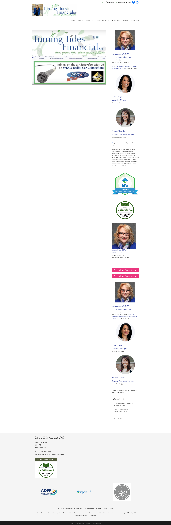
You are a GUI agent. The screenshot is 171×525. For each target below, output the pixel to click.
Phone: (37, 452)
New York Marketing (96, 523)
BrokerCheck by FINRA (106, 509)
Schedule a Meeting (124, 2)
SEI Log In (134, 390)
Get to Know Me (124, 62)
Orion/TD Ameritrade (118, 392)
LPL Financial (127, 390)
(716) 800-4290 (109, 2)
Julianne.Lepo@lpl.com (118, 60)
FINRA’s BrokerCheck (131, 68)
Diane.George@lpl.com (118, 102)
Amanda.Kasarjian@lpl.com (119, 137)
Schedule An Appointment (46, 459)
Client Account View (117, 390)
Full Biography (115, 62)
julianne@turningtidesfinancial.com (51, 455)
